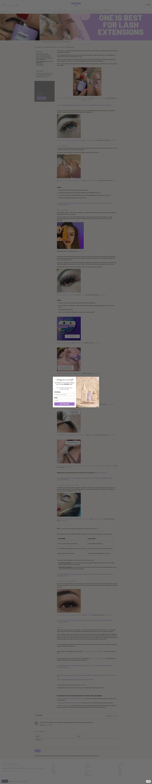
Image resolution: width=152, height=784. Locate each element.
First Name (57, 392)
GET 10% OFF (64, 404)
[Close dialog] (98, 378)
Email (55, 397)
